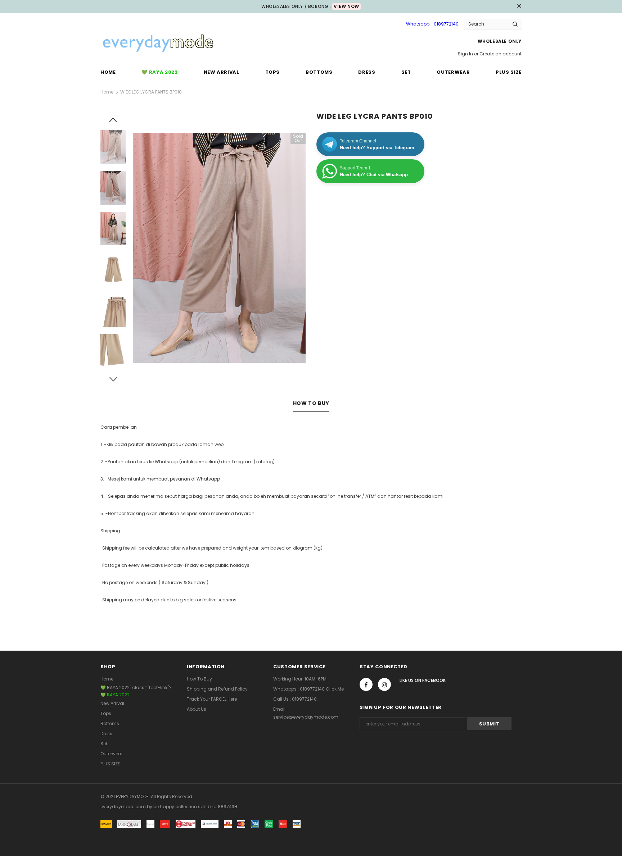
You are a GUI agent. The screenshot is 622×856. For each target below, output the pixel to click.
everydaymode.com (123, 806)
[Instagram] (384, 684)
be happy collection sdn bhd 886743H (195, 806)
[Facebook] (366, 684)
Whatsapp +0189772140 (432, 24)
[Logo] (158, 43)
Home (106, 92)
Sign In (466, 54)
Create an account (500, 54)
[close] (519, 6)
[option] (219, 248)
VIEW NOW (346, 6)
